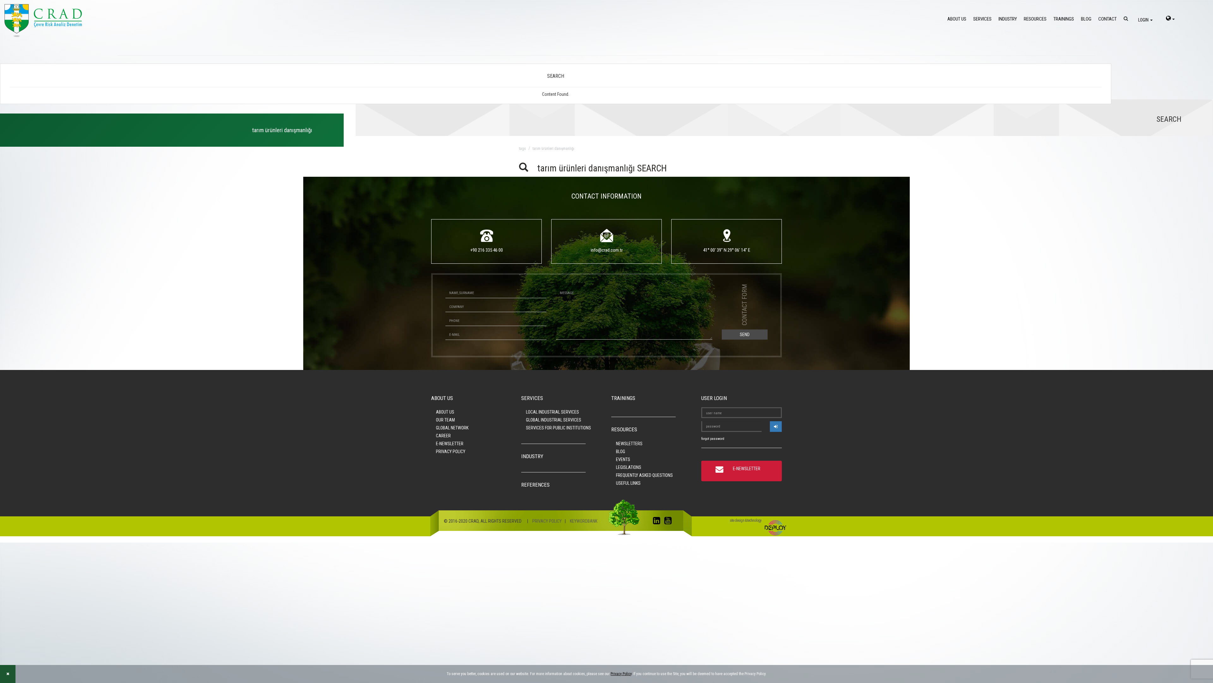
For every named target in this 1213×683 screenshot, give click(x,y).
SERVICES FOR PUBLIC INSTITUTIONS (558, 427)
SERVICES (982, 19)
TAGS (522, 148)
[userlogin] (776, 426)
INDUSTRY (1008, 19)
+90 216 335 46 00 (486, 250)
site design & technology (745, 520)
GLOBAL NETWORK (452, 427)
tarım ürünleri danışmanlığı (553, 148)
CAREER (443, 435)
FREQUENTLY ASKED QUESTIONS (644, 475)
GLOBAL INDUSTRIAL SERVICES (553, 419)
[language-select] (1170, 19)
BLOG (1086, 19)
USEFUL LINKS (628, 483)
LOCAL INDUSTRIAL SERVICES (552, 412)
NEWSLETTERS (629, 443)
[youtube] (669, 522)
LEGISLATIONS (628, 467)
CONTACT (1107, 19)
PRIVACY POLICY (450, 451)
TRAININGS (1063, 19)
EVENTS (623, 459)
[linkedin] (658, 522)
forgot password (712, 439)
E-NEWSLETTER (449, 443)
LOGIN (1144, 19)
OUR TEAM (445, 419)
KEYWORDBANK (583, 521)
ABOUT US (956, 19)
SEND (745, 334)
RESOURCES (1035, 19)
